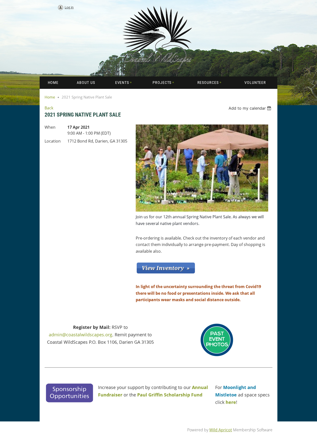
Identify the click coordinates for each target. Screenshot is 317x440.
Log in (69, 7)
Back (49, 108)
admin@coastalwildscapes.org (80, 335)
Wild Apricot (220, 430)
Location (53, 141)
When (50, 127)
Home (50, 97)
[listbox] (250, 108)
